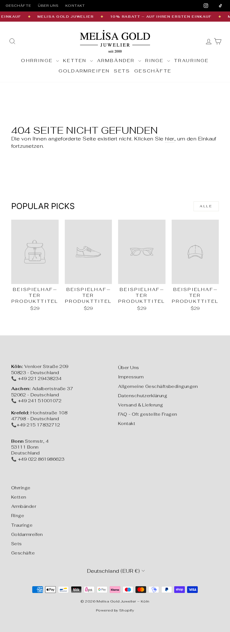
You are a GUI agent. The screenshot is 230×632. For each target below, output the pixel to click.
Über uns (48, 5)
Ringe (155, 60)
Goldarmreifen (84, 71)
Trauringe (191, 60)
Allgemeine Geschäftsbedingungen (158, 386)
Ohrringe (38, 60)
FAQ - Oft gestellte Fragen (147, 414)
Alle (206, 206)
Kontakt (75, 5)
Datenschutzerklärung (142, 395)
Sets (122, 71)
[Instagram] (206, 6)
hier (169, 138)
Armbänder (117, 60)
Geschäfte (18, 5)
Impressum (131, 376)
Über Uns (128, 367)
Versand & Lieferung (140, 405)
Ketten (75, 60)
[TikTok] (220, 6)
